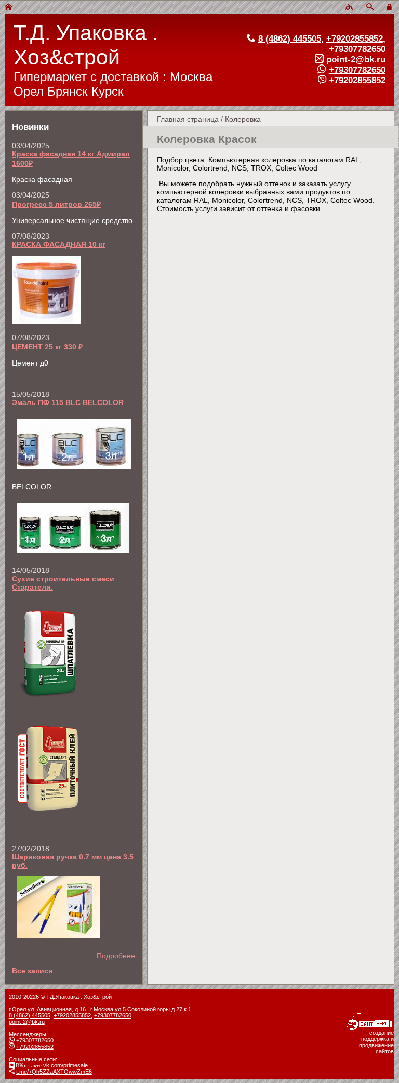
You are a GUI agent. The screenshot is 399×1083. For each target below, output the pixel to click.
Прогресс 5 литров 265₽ (56, 204)
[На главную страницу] (8, 7)
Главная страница (188, 119)
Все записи (32, 971)
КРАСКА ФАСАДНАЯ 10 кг (58, 244)
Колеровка (243, 119)
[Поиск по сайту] (370, 7)
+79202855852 (354, 39)
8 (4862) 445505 (289, 39)
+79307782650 (357, 49)
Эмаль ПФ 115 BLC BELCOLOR (68, 402)
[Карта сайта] (349, 7)
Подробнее (116, 955)
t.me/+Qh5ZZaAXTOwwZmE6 (54, 1071)
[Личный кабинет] (390, 7)
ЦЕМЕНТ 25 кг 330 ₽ (47, 347)
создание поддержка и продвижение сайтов (376, 1041)
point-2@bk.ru (355, 59)
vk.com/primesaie (65, 1065)
